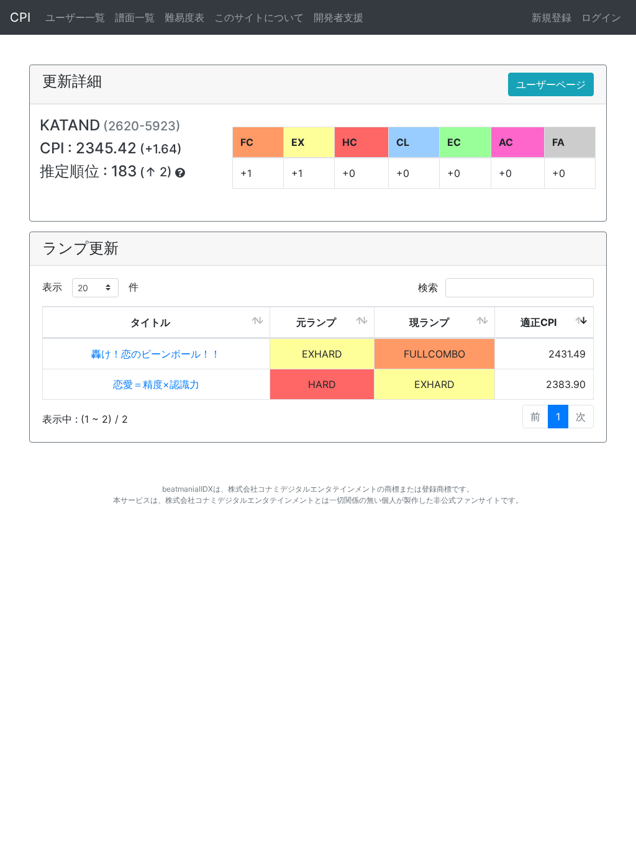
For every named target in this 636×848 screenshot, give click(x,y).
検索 (429, 287)
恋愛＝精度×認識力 (156, 384)
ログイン (601, 17)
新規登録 (551, 17)
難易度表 (184, 17)
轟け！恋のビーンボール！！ (155, 354)
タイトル (150, 322)
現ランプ (429, 322)
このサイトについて (259, 17)
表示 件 (90, 287)
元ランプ (316, 322)
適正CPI (538, 322)
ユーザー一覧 (75, 17)
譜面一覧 (135, 17)
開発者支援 (338, 17)
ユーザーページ (551, 84)
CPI (20, 17)
